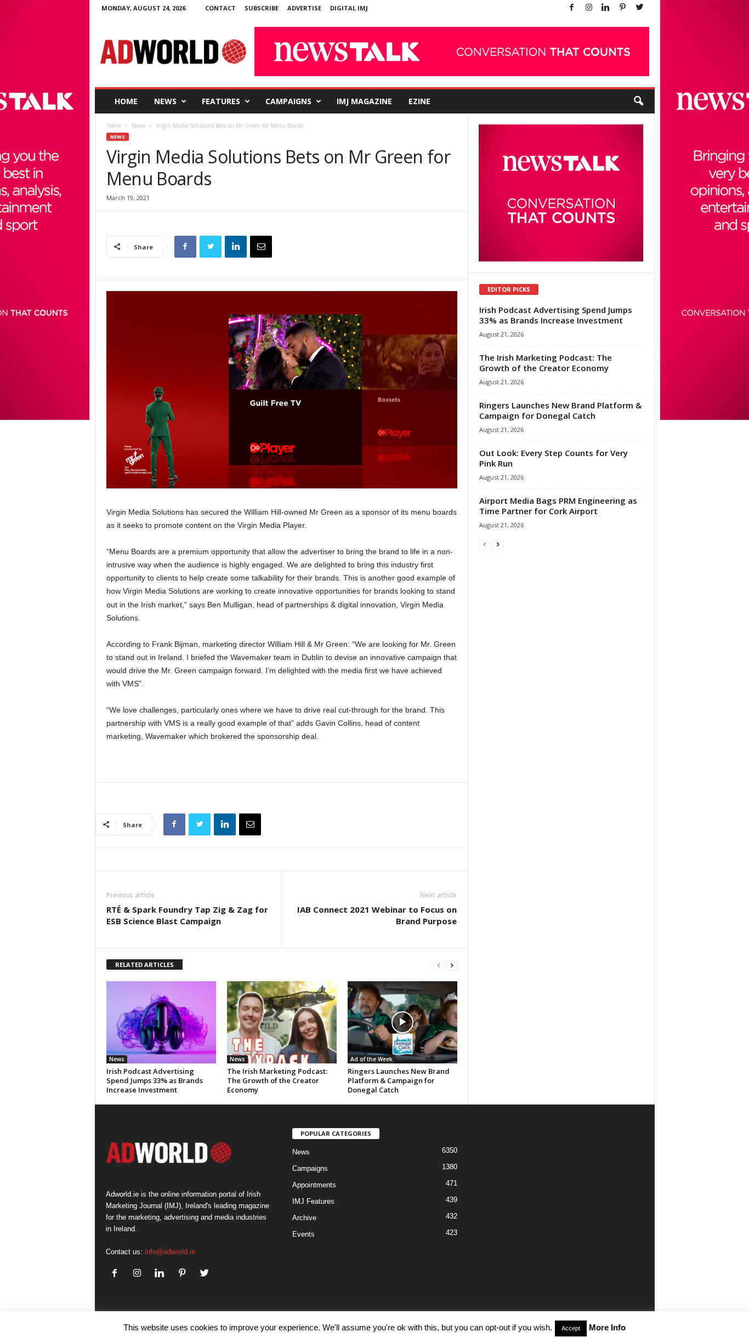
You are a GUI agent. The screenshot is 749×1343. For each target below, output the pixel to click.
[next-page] (451, 965)
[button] (638, 101)
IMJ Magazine (364, 101)
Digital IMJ (349, 8)
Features (221, 101)
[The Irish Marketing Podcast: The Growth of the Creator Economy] (282, 1022)
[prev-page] (438, 965)
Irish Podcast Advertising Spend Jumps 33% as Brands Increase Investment (154, 1080)
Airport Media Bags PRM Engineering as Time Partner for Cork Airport (558, 505)
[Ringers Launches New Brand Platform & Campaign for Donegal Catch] (402, 1022)
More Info (607, 1327)
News (165, 101)
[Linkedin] (605, 8)
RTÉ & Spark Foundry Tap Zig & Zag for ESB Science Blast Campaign (187, 915)
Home (126, 101)
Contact (220, 8)
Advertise (304, 8)
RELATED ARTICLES (144, 964)
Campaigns (288, 101)
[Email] (261, 247)
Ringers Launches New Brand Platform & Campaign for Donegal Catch (399, 1080)
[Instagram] (588, 8)
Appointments (314, 1185)
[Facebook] (571, 8)
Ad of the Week (371, 1059)
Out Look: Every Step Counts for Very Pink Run (553, 458)
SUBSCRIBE (262, 8)
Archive (304, 1218)
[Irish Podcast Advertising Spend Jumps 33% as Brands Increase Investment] (161, 1022)
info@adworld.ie (170, 1252)
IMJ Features (313, 1201)
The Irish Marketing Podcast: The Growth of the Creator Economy (277, 1080)
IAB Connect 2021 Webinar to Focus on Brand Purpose (377, 915)
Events (303, 1234)
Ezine (419, 101)
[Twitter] (639, 8)
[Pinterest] (622, 8)
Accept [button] (570, 1328)
